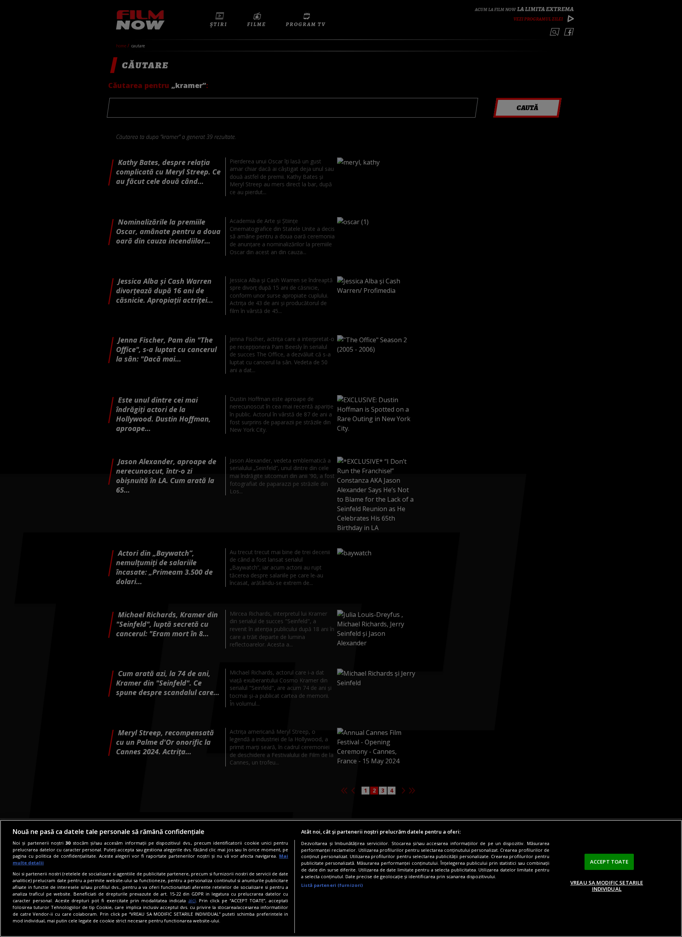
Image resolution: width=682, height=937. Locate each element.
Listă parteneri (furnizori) (332, 885)
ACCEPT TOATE (609, 861)
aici (192, 900)
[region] (341, 878)
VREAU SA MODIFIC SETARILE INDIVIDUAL (606, 885)
